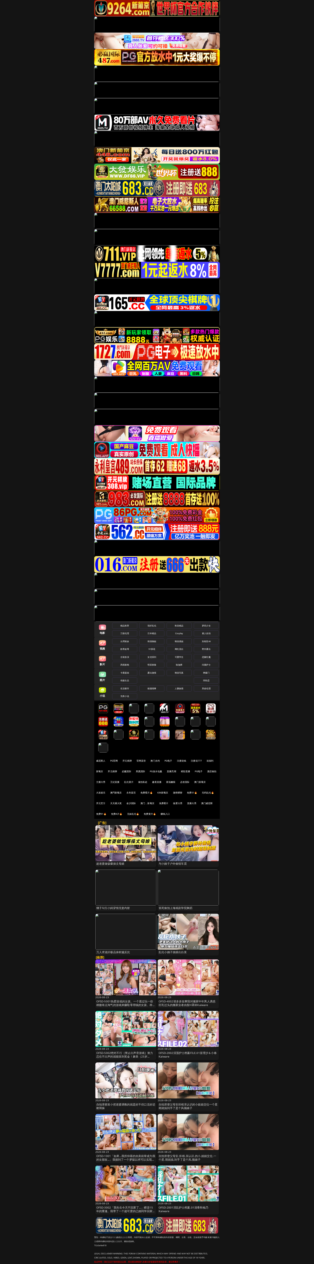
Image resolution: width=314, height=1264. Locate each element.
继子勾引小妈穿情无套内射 (113, 908)
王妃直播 (115, 781)
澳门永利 (155, 760)
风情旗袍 (124, 664)
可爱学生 (179, 657)
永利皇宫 (131, 792)
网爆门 (206, 672)
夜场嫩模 (170, 781)
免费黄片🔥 (150, 813)
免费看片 (163, 803)
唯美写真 (179, 672)
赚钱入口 (165, 813)
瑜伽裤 (179, 664)
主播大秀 (100, 781)
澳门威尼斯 (207, 803)
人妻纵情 (179, 688)
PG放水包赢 (156, 771)
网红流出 (179, 649)
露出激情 (152, 672)
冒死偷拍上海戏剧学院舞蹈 (175, 908)
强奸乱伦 (152, 625)
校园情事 (152, 688)
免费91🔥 (101, 813)
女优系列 (152, 657)
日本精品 (152, 633)
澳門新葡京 (116, 792)
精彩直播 (185, 771)
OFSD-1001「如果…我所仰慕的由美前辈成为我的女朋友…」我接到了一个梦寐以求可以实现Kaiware (125, 1159)
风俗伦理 (206, 688)
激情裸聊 (177, 792)
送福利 (210, 760)
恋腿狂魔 (206, 657)
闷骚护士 (206, 664)
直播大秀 (191, 803)
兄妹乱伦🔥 (133, 813)
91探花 (151, 649)
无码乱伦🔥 (208, 792)
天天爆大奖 (116, 803)
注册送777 (196, 760)
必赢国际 (126, 771)
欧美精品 (179, 625)
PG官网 (114, 760)
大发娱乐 (100, 792)
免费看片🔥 (146, 792)
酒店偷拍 (212, 771)
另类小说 (124, 696)
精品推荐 (124, 625)
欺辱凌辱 (124, 649)
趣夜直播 (156, 781)
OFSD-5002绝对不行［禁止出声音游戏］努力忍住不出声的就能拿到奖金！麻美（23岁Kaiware (124, 1056)
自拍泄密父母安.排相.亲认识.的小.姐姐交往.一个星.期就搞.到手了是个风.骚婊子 (187, 1157)
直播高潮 (171, 771)
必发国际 (185, 781)
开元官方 (100, 803)
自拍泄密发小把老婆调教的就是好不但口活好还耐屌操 (125, 1106)
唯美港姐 (179, 641)
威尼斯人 (100, 760)
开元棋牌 (127, 760)
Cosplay (179, 633)
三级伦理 (124, 633)
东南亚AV (206, 641)
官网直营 (141, 760)
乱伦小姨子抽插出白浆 (173, 952)
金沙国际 (131, 803)
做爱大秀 (177, 803)
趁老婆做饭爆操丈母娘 (110, 863)
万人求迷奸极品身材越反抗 (113, 952)
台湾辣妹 (124, 641)
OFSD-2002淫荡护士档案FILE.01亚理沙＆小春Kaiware (188, 1054)
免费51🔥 (192, 792)
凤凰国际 (140, 771)
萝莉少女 (206, 625)
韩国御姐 (152, 641)
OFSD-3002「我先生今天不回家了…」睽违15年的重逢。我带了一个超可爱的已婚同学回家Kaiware (124, 1211)
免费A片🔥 (116, 813)
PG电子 (168, 760)
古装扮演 (124, 657)
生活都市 (124, 688)
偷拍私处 (143, 781)
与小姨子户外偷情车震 (173, 863)
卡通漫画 (124, 672)
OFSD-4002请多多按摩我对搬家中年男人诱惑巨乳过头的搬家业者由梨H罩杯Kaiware (187, 1003)
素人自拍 (206, 633)
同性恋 (206, 680)
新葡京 (99, 771)
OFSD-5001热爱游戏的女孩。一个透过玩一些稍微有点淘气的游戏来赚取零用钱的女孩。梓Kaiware (124, 1004)
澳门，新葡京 (147, 803)
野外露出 (206, 649)
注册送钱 (181, 760)
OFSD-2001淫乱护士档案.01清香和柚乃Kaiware (183, 1209)
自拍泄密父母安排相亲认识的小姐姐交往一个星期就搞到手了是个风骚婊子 (188, 1106)
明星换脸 (152, 664)
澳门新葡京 (200, 781)
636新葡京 (162, 792)
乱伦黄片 (128, 781)
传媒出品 (124, 680)
